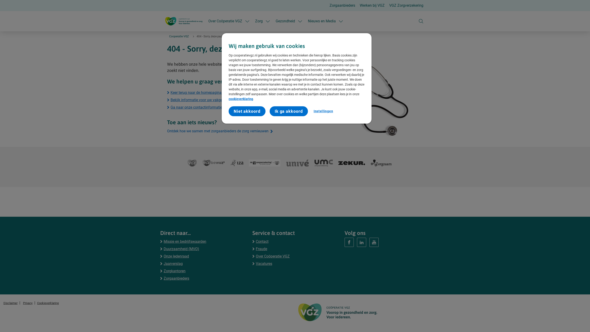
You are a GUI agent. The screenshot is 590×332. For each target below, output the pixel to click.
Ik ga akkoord (289, 111)
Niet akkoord (247, 111)
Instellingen (323, 111)
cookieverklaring (241, 99)
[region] (297, 78)
